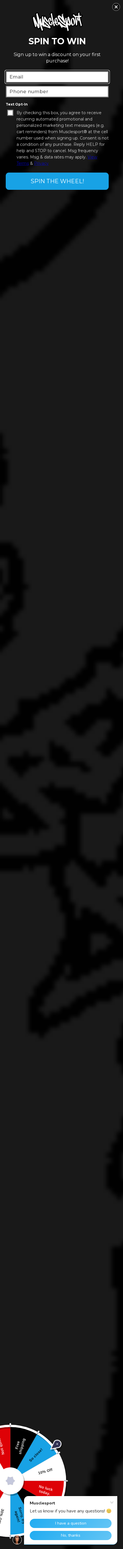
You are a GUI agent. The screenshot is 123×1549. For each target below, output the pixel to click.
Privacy (41, 163)
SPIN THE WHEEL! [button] (57, 181)
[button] (116, 6)
